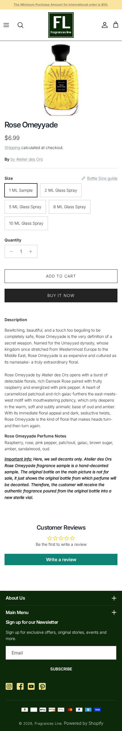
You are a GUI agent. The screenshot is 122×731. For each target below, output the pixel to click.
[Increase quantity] (32, 251)
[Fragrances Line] (61, 25)
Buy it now (61, 295)
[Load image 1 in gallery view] (61, 79)
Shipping (12, 147)
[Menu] (6, 25)
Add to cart (61, 276)
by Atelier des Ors (26, 159)
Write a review (61, 559)
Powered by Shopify (83, 723)
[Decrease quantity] (10, 251)
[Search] (23, 25)
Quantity (13, 240)
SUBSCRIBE (61, 668)
